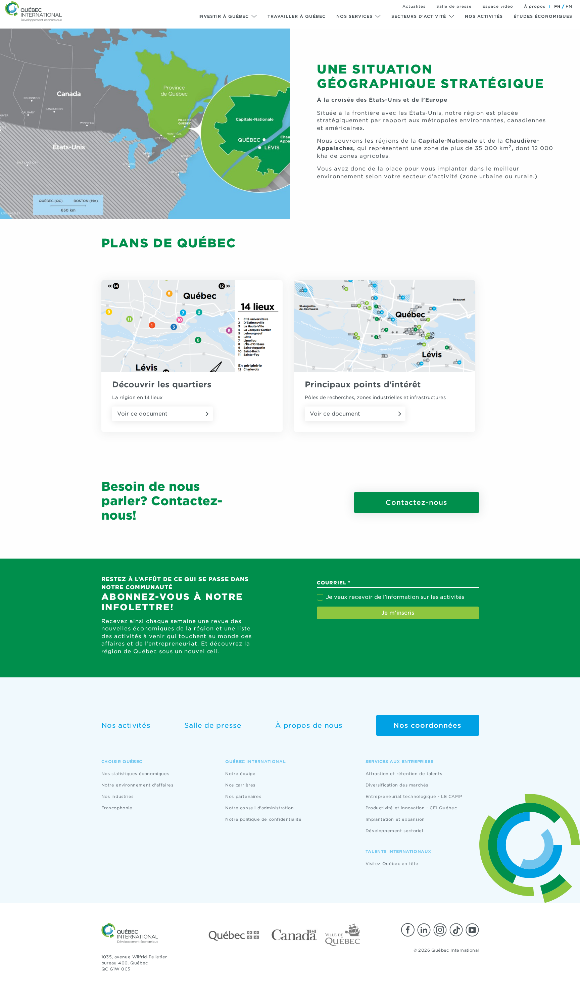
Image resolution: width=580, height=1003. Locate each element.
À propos (534, 6)
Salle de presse (454, 6)
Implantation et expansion (395, 819)
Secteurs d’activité (418, 16)
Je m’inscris (397, 613)
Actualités (414, 6)
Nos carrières (240, 784)
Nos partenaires (243, 796)
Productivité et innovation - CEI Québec (411, 807)
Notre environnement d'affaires (137, 784)
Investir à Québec (223, 16)
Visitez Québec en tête (392, 863)
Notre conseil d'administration (259, 807)
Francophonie (117, 807)
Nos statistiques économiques (135, 773)
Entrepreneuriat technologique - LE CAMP (414, 796)
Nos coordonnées (427, 725)
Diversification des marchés (397, 784)
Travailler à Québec (297, 16)
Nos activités (484, 16)
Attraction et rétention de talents (404, 773)
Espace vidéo (497, 6)
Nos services (354, 16)
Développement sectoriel (394, 830)
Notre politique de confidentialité (263, 819)
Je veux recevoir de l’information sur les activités (395, 597)
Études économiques (543, 16)
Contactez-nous (416, 502)
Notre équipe (240, 773)
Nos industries (117, 796)
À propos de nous (308, 725)
